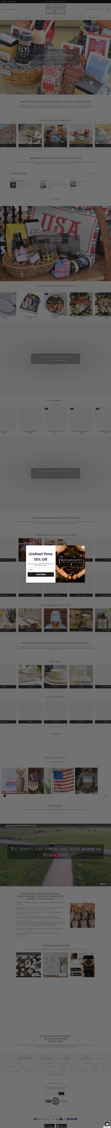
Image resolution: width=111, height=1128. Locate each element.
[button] (107, 1124)
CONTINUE (41, 574)
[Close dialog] (83, 547)
